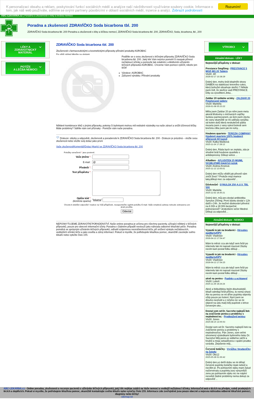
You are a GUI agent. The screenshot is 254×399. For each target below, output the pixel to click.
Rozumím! (233, 6)
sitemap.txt (127, 396)
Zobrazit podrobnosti (187, 10)
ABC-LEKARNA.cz (14, 388)
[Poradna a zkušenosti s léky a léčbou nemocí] (9, 37)
